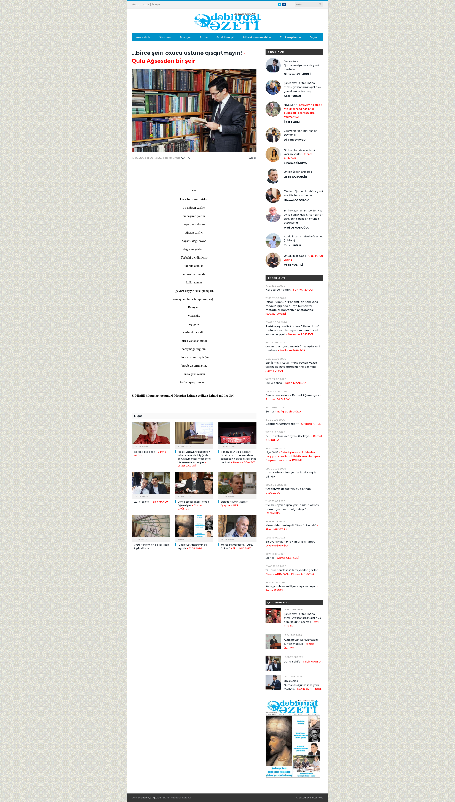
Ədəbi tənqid (225, 37)
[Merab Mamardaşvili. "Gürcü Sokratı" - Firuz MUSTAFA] (237, 528)
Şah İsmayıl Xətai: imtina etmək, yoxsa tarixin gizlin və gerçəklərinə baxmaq (302, 87)
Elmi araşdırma (290, 37)
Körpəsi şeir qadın (289, 289)
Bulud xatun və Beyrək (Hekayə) (294, 438)
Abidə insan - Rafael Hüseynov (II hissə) (303, 238)
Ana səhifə (143, 37)
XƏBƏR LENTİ (276, 278)
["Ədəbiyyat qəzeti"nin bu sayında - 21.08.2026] (194, 528)
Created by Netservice (309, 797)
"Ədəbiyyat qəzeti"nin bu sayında (289, 491)
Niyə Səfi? (303, 111)
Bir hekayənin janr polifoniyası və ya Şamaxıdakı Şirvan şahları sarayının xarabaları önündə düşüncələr (303, 216)
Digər (313, 37)
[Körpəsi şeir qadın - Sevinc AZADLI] (151, 435)
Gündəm (165, 37)
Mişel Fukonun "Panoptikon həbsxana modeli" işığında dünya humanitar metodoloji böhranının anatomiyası (194, 458)
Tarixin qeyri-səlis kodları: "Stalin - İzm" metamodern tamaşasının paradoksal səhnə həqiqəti (292, 330)
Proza (203, 37)
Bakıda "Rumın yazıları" (293, 423)
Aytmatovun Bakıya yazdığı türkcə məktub (301, 643)
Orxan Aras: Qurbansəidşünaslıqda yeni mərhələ (301, 65)
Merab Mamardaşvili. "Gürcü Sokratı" (292, 527)
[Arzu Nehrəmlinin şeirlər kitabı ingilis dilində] (151, 528)
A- (189, 157)
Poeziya (185, 37)
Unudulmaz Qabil (303, 258)
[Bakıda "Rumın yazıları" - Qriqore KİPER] (237, 485)
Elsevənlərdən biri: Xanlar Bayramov (300, 132)
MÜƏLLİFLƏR (276, 52)
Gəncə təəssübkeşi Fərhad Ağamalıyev (193, 505)
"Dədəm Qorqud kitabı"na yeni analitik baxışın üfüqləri (303, 193)
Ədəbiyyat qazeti (150, 797)
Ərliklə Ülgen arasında (298, 171)
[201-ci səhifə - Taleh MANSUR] (151, 485)
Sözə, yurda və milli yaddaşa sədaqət (292, 588)
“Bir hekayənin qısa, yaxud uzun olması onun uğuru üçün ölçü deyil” (293, 509)
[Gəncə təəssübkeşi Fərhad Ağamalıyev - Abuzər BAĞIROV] (194, 485)
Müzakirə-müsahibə (257, 37)
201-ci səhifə (152, 501)
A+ (185, 157)
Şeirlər (283, 411)
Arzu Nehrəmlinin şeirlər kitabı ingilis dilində (291, 474)
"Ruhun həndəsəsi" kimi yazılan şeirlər (299, 154)
